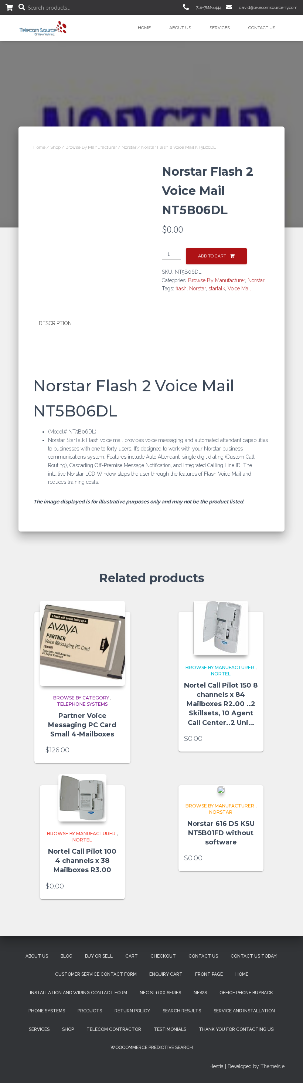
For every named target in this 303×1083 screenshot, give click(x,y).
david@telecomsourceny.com (267, 7)
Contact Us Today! (254, 956)
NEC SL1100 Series (160, 992)
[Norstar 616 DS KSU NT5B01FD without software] (221, 789)
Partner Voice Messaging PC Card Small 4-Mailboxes (82, 725)
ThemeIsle (273, 1066)
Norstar (129, 147)
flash (181, 288)
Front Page (209, 974)
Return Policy (132, 1010)
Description (55, 323)
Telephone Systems (82, 704)
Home (144, 27)
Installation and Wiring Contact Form (78, 992)
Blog (66, 956)
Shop (55, 147)
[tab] (60, 323)
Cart (131, 956)
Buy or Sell (99, 956)
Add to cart (212, 256)
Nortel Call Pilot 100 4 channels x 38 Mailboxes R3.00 (82, 860)
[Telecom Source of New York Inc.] (44, 27)
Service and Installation (244, 1010)
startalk (216, 288)
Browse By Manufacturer (91, 147)
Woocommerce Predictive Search (151, 1047)
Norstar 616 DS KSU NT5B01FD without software (221, 833)
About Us (180, 27)
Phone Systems (46, 1010)
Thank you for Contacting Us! (237, 1029)
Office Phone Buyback (246, 992)
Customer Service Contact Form (96, 974)
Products (90, 1010)
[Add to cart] (115, 750)
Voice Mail (239, 288)
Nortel (221, 674)
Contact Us (261, 27)
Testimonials (170, 1029)
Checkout (163, 956)
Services (220, 27)
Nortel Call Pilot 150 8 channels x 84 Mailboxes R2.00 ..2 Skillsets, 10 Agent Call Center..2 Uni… (221, 704)
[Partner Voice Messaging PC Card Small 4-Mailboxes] (82, 643)
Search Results (182, 1010)
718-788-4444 (208, 7)
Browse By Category (81, 698)
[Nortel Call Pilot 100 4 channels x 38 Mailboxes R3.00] (82, 797)
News (200, 992)
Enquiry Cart (166, 974)
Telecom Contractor (113, 1029)
